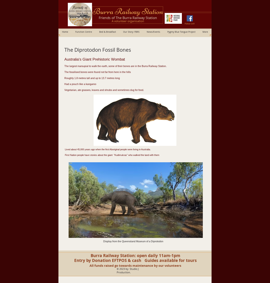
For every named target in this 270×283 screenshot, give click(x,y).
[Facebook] (190, 18)
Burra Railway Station (128, 11)
